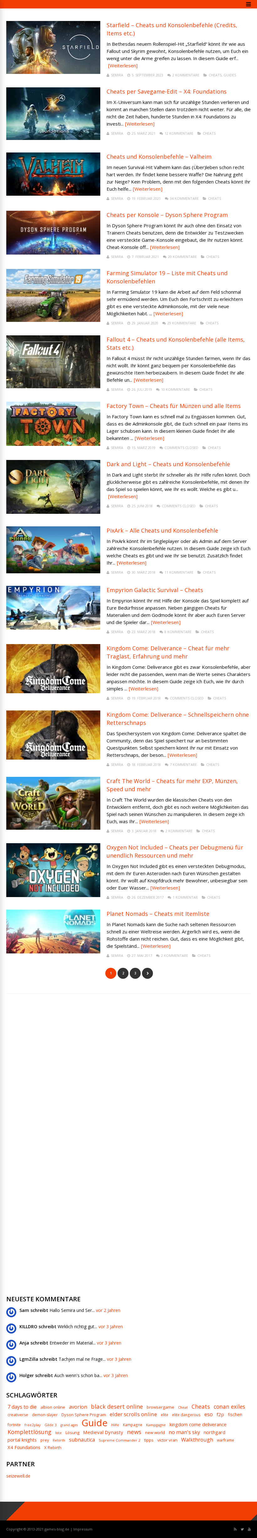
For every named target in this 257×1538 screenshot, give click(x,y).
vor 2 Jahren (108, 1310)
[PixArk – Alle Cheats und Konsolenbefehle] (53, 572)
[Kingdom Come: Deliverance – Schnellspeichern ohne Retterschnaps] (53, 758)
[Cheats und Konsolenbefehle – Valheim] (53, 194)
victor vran (167, 1440)
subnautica (82, 1439)
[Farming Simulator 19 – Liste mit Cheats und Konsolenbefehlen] (53, 320)
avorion (78, 1406)
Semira (117, 75)
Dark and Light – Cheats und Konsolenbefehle (168, 464)
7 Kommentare (183, 764)
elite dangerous (186, 1415)
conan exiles (229, 1406)
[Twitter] (242, 1529)
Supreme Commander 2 (119, 1440)
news (134, 1432)
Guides (229, 75)
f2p (220, 1414)
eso (208, 1414)
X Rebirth (52, 1448)
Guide (94, 1422)
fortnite (14, 1425)
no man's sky (184, 1432)
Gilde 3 (51, 1425)
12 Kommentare (179, 133)
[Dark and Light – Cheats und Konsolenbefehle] (53, 512)
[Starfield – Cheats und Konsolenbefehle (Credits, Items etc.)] (53, 72)
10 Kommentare (175, 389)
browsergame (160, 1407)
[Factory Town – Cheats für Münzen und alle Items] (53, 444)
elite (164, 1415)
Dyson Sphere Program (83, 1415)
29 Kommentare (181, 323)
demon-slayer (45, 1415)
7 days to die (22, 1406)
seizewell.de (18, 1476)
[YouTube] (249, 1529)
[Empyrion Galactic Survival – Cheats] (53, 628)
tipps (149, 1440)
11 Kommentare (179, 572)
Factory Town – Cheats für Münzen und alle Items (174, 406)
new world (155, 1433)
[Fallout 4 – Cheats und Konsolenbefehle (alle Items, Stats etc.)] (53, 387)
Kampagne (132, 1425)
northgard (214, 1432)
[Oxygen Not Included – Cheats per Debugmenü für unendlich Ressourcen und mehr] (53, 895)
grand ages (69, 1425)
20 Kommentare (182, 256)
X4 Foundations (24, 1447)
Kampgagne (156, 1425)
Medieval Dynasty (103, 1432)
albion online (52, 1407)
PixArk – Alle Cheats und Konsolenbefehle (162, 530)
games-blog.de (57, 1529)
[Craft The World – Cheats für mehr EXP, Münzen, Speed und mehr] (53, 828)
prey (44, 1440)
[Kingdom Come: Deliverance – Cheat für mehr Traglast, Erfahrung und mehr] (53, 691)
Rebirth (59, 1440)
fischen (235, 1414)
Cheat (183, 1407)
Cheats (215, 75)
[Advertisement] (53, 1100)
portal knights (22, 1439)
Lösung (72, 1433)
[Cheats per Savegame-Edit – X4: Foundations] (53, 138)
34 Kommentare (184, 198)
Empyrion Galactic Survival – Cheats (155, 590)
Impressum (82, 1529)
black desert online (117, 1406)
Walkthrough (197, 1439)
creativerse (18, 1415)
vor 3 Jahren (110, 1326)
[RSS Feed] (235, 1529)
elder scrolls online (133, 1414)
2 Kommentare (185, 75)
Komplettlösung (29, 1432)
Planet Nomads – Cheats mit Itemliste (158, 913)
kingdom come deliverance (198, 1424)
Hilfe (115, 1425)
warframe (225, 1440)
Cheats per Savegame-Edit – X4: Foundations (167, 91)
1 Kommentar (185, 897)
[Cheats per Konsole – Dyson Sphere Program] (53, 253)
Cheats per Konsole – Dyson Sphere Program (167, 215)
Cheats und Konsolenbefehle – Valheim (159, 156)
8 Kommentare (178, 631)
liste (58, 1433)
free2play (32, 1425)
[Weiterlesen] (123, 65)
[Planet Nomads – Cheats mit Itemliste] (53, 952)
